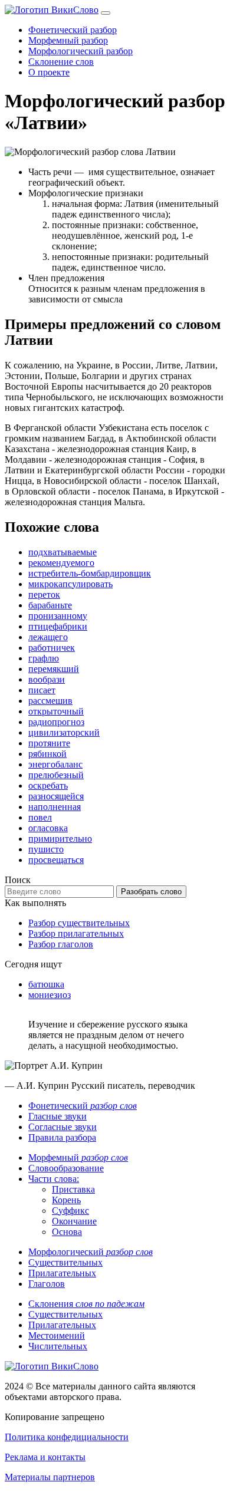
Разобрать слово (151, 891)
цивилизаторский (64, 732)
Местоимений (56, 1335)
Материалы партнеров (50, 1477)
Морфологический (90, 1252)
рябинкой (47, 754)
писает (41, 690)
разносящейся (56, 796)
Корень (66, 1200)
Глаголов (46, 1284)
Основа (67, 1232)
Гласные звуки (57, 1116)
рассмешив (50, 701)
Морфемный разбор (68, 40)
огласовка (48, 828)
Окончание (74, 1221)
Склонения (86, 1304)
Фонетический (82, 1106)
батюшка (46, 984)
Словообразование (66, 1168)
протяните (49, 743)
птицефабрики (57, 626)
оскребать (48, 785)
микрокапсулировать (70, 584)
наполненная (54, 807)
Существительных (65, 1262)
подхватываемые (62, 552)
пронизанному (57, 616)
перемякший (53, 669)
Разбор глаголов (60, 944)
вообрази (46, 679)
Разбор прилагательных (76, 933)
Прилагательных (62, 1273)
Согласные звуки (62, 1127)
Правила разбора (62, 1137)
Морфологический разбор (80, 51)
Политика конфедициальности (67, 1437)
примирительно (60, 839)
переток (44, 594)
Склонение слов (61, 62)
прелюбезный (56, 775)
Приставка (73, 1189)
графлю (43, 658)
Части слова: (53, 1179)
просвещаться (56, 860)
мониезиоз (49, 995)
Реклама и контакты (45, 1457)
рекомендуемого (61, 563)
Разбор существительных (79, 923)
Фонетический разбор (72, 30)
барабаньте (50, 605)
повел (40, 817)
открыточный (56, 711)
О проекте (49, 72)
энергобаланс (55, 764)
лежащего (48, 637)
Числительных (57, 1346)
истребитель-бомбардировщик (89, 573)
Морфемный (78, 1157)
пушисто (46, 849)
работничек (51, 648)
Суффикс (70, 1211)
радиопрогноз (56, 722)
